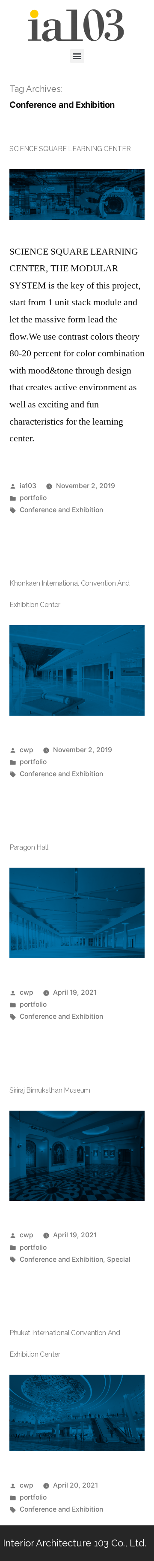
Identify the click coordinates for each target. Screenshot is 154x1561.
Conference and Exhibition (61, 510)
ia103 (28, 486)
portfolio (33, 498)
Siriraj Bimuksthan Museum (49, 1090)
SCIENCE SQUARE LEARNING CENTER (69, 149)
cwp (26, 750)
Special (118, 1259)
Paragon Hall (28, 847)
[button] (77, 56)
